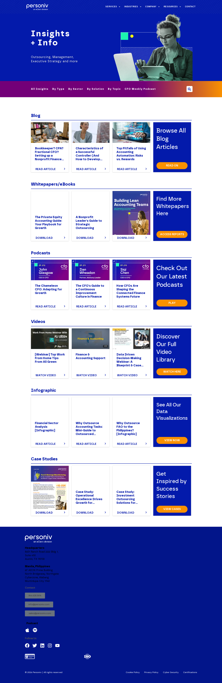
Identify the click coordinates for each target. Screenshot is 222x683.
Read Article (45, 169)
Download (44, 238)
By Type (58, 89)
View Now (172, 440)
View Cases (172, 509)
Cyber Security (171, 672)
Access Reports (172, 234)
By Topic (114, 89)
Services (111, 7)
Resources (171, 7)
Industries (131, 7)
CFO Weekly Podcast (140, 89)
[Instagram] (50, 645)
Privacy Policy (151, 672)
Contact (190, 7)
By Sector (75, 89)
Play (172, 303)
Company (150, 7)
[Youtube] (57, 645)
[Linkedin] (42, 645)
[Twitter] (34, 645)
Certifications (190, 672)
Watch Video (45, 375)
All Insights (39, 89)
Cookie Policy (133, 672)
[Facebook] (27, 645)
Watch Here (172, 371)
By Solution (95, 89)
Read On (172, 165)
